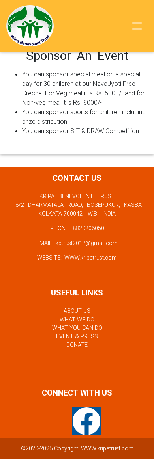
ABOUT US (77, 310)
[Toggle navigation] (137, 26)
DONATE (77, 344)
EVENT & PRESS (77, 336)
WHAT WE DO (77, 319)
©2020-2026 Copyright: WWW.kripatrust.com (77, 448)
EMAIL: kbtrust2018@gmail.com (77, 243)
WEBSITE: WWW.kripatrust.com (77, 257)
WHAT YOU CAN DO (77, 327)
